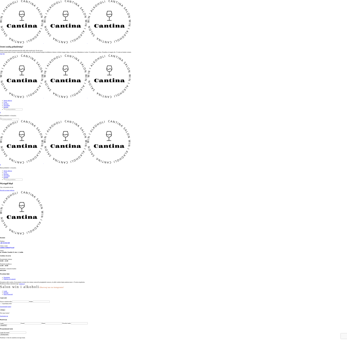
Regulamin (7, 277)
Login (1, 323)
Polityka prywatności (10, 279)
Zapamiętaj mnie (7, 303)
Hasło (31, 301)
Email (22, 323)
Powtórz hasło (66, 323)
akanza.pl (22, 284)
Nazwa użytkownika (6, 301)
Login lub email (4, 332)
